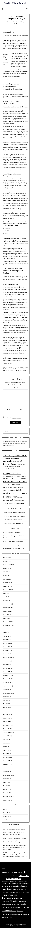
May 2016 (6, 746)
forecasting (17, 468)
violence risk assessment (15, 503)
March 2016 (6, 753)
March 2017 (6, 711)
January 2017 (6, 718)
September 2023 (7, 564)
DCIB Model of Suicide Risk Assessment (14, 516)
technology (19, 497)
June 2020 (6, 632)
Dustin (15, 24)
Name (9, 409)
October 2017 (7, 689)
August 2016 (6, 736)
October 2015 (7, 771)
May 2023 (6, 575)
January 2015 (6, 800)
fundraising (22, 468)
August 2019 (6, 661)
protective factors (7, 484)
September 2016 (7, 732)
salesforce (20, 487)
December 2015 (7, 764)
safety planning (13, 487)
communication (6, 458)
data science (17, 464)
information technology (14, 471)
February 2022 (7, 604)
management (20, 476)
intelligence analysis (12, 473)
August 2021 (6, 614)
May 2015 (6, 786)
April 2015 (6, 789)
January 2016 (6, 761)
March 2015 (6, 793)
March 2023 (6, 579)
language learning (11, 476)
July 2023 (5, 572)
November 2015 (7, 768)
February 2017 (7, 714)
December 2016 (7, 721)
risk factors (13, 901)
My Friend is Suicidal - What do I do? (14, 523)
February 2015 (7, 796)
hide (14, 27)
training (13, 500)
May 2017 (6, 704)
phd (20, 478)
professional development (15, 481)
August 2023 (6, 568)
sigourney (6, 490)
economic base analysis (11, 337)
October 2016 (7, 728)
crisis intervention (13, 878)
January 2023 (6, 586)
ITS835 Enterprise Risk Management (13, 541)
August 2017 (6, 696)
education (22, 466)
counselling (8, 461)
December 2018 (7, 675)
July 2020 (5, 629)
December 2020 (7, 621)
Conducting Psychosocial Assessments (14, 512)
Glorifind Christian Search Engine (12, 545)
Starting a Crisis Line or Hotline (17, 829)
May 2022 (6, 593)
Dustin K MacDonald (15, 3)
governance (6, 471)
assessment (21, 455)
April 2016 (6, 750)
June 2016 (6, 743)
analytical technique (9, 456)
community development (15, 458)
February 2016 (7, 757)
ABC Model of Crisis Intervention (13, 519)
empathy (5, 468)
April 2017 (6, 707)
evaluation (11, 469)
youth (24, 503)
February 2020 (7, 643)
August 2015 (6, 778)
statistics (18, 490)
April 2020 (6, 636)
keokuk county (12, 889)
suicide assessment (15, 493)
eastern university (6, 881)
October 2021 (7, 611)
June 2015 (6, 782)
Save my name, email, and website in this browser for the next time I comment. (16, 417)
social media (12, 490)
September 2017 (7, 693)
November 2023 (7, 557)
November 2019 (7, 650)
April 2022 (6, 597)
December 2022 (7, 589)
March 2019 (6, 664)
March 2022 (6, 600)
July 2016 (5, 739)
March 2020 (6, 639)
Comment (15, 387)
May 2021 (6, 618)
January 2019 (6, 671)
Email (22, 409)
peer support (12, 892)
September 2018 (7, 686)
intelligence (21, 470)
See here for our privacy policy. (11, 441)
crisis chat (16, 461)
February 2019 (7, 668)
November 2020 (7, 625)
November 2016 (7, 725)
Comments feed (7, 816)
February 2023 (7, 582)
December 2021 (7, 607)
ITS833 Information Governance (12, 532)
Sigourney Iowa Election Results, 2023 (13, 548)
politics (23, 478)
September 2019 (7, 657)
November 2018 (7, 679)
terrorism (6, 500)
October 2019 (7, 654)
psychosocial (16, 484)
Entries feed (6, 812)
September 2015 (7, 775)
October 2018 (7, 682)
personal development (14, 478)
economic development (14, 466)
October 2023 (7, 561)
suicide (6, 493)
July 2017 (5, 700)
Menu (27, 9)
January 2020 (6, 646)
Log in (5, 809)
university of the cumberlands (16, 914)
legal (16, 476)
